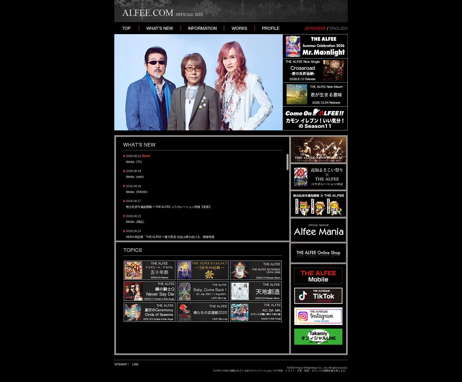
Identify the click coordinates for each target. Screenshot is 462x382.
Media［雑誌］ (136, 221)
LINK (135, 364)
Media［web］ (136, 176)
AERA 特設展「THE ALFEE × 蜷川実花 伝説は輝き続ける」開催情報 (170, 237)
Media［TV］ (135, 162)
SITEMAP (120, 364)
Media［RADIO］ (137, 192)
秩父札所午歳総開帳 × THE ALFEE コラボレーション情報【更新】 (169, 207)
